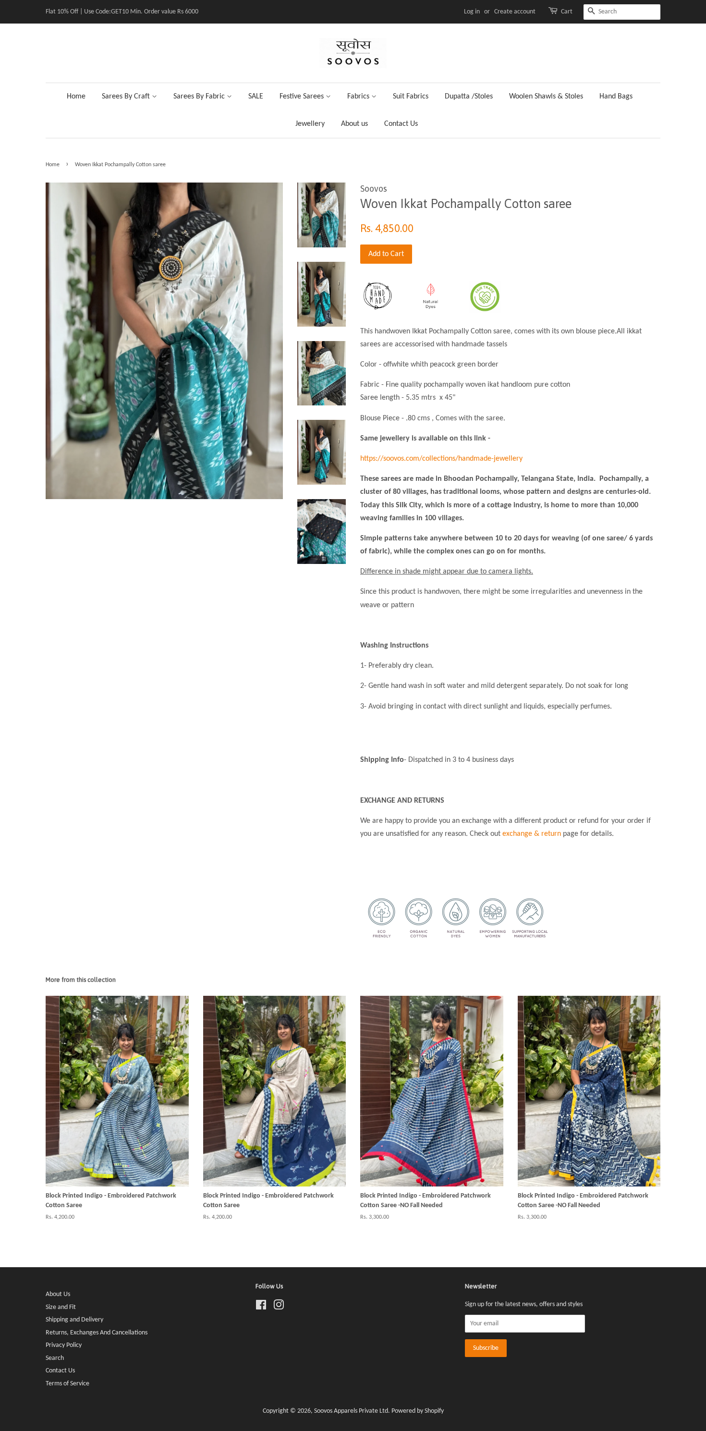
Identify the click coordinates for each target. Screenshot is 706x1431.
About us (354, 124)
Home (76, 96)
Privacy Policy (64, 1345)
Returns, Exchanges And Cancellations (96, 1333)
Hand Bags (616, 96)
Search (55, 1358)
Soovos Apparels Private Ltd (351, 1411)
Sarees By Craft (127, 96)
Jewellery (310, 124)
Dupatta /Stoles (469, 96)
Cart (566, 11)
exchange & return (531, 834)
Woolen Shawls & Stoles (546, 96)
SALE (255, 96)
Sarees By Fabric (200, 96)
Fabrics (359, 96)
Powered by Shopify (417, 1411)
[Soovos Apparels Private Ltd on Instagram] (278, 1307)
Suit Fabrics (410, 96)
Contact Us (401, 124)
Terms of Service (67, 1384)
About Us (58, 1294)
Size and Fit (61, 1307)
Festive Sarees (303, 96)
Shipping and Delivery (74, 1320)
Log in (472, 11)
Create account (515, 11)
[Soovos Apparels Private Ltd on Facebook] (261, 1307)
